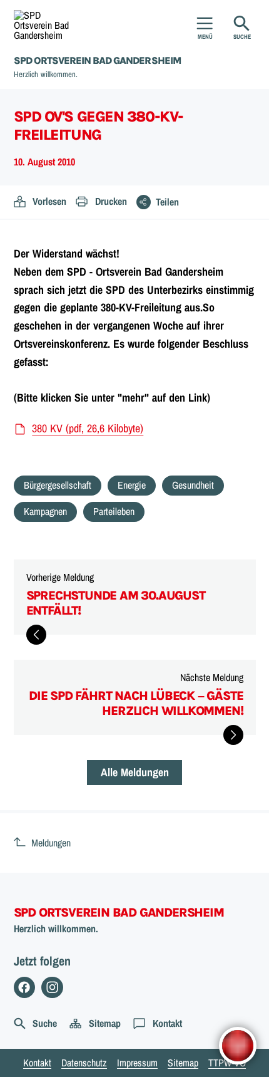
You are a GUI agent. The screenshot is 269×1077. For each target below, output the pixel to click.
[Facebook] (25, 988)
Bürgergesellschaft (57, 485)
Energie (132, 485)
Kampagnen (45, 511)
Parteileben (113, 511)
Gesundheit (193, 485)
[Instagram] (52, 988)
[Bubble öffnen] (237, 1045)
